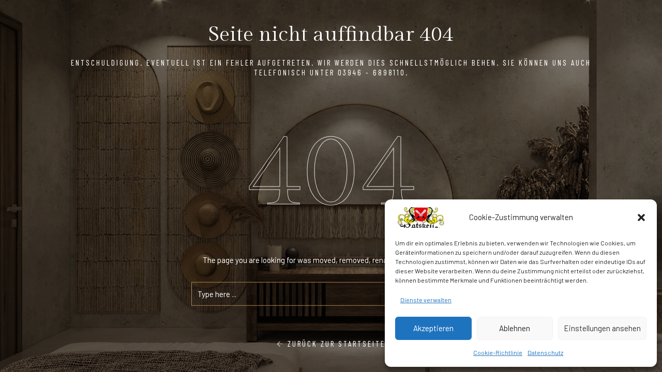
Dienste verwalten (426, 299)
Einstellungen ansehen (602, 328)
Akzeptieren (433, 328)
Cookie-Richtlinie (497, 352)
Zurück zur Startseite (334, 343)
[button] (641, 217)
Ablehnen (514, 328)
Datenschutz (545, 352)
